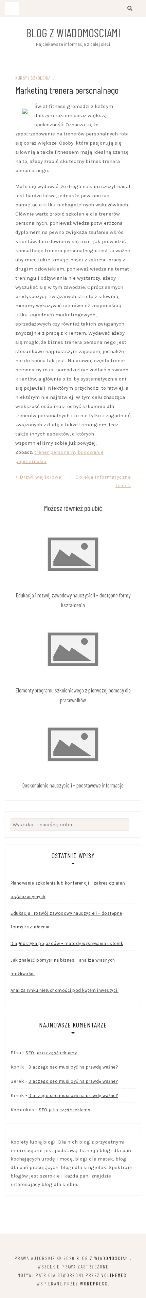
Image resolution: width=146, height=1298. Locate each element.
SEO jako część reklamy (51, 1052)
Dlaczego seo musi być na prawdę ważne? (73, 1067)
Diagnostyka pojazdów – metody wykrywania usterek (67, 943)
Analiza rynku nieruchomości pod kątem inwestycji (64, 990)
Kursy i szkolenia (33, 78)
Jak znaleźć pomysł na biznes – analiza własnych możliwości (63, 967)
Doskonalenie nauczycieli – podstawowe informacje (73, 785)
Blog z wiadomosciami (73, 32)
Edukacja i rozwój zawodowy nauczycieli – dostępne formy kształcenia (66, 920)
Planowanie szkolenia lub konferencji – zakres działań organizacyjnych (68, 889)
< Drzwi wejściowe (38, 477)
